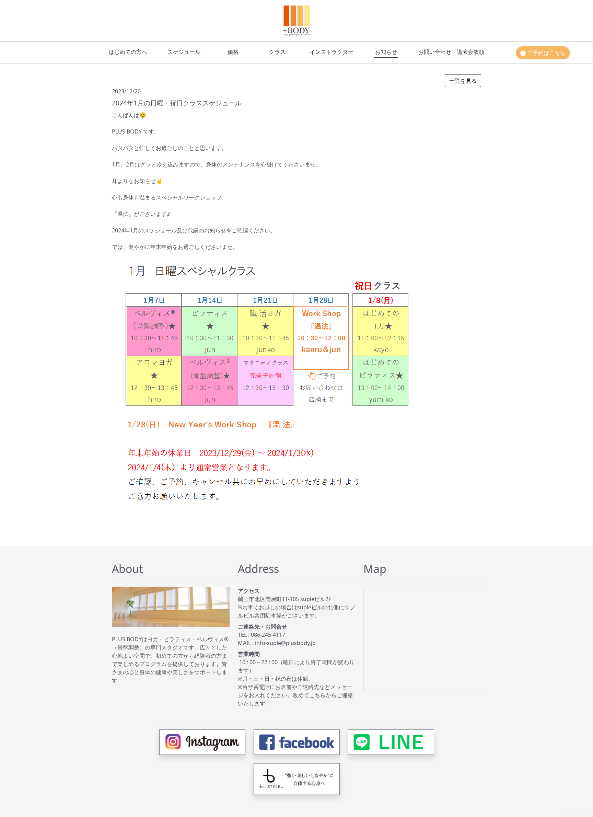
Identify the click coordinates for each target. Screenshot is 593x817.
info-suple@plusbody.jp (285, 643)
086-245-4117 (268, 634)
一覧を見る (463, 80)
